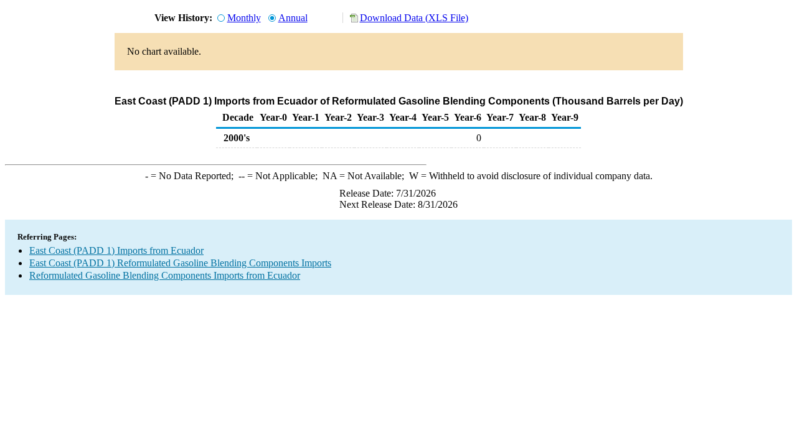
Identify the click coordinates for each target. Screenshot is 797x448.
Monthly (244, 17)
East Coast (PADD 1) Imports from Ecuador (116, 250)
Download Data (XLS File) (414, 17)
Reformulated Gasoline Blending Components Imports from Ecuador (164, 275)
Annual (293, 17)
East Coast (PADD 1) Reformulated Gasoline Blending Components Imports (180, 263)
